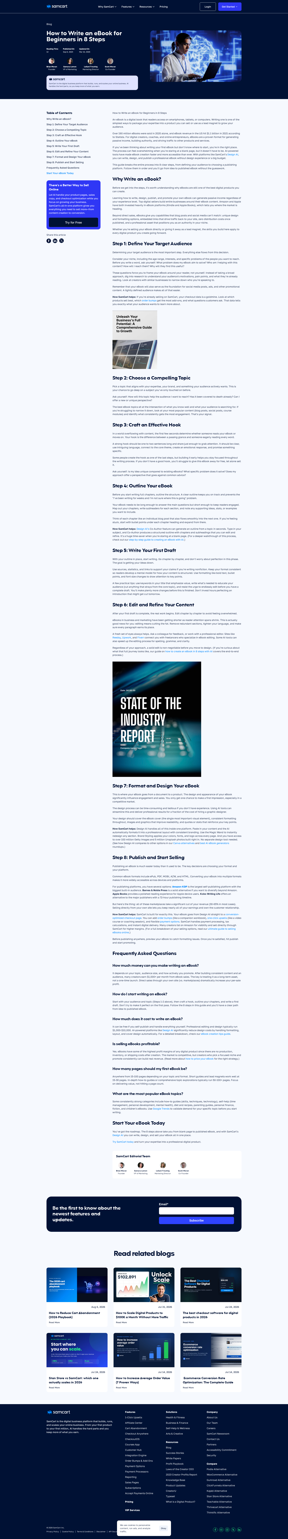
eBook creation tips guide (215, 1033)
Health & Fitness (175, 1417)
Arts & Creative (174, 1433)
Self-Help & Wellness (178, 1428)
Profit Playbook (175, 1463)
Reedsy (116, 637)
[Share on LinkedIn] (55, 241)
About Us (212, 1417)
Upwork (126, 637)
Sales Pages (132, 1482)
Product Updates (175, 1485)
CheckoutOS (132, 1439)
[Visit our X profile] (233, 1529)
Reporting (130, 1476)
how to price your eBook (200, 1058)
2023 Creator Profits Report (181, 1474)
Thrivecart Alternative (219, 1507)
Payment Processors (136, 1471)
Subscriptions (133, 1487)
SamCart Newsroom (218, 1433)
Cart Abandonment (136, 1428)
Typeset (170, 1496)
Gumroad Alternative (218, 1479)
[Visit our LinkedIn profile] (239, 1529)
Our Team (212, 1422)
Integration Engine (135, 1455)
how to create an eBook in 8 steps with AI (189, 651)
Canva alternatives (184, 843)
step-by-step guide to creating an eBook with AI (156, 539)
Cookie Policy (68, 1531)
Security (211, 1455)
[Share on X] (61, 240)
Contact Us (213, 1439)
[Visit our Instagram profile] (227, 1529)
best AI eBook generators (214, 843)
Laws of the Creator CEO (180, 1469)
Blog (49, 24)
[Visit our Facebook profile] (215, 1529)
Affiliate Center (133, 1422)
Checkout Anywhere (136, 1433)
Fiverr (140, 637)
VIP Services (132, 1510)
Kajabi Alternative (217, 1490)
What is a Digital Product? (180, 1501)
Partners (211, 1444)
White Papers (173, 1458)
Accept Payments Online (139, 1493)
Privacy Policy (52, 1531)
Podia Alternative (216, 1469)
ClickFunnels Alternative (221, 1485)
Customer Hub (133, 1449)
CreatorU (171, 1490)
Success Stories (175, 1452)
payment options (169, 921)
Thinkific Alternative (218, 1512)
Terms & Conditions (85, 1531)
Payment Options (135, 1466)
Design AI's (143, 528)
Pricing (129, 1501)
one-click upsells (217, 917)
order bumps (149, 300)
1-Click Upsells (133, 1417)
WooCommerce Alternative (222, 1474)
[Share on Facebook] (48, 241)
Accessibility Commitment (221, 1449)
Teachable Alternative (219, 1501)
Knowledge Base (175, 1479)
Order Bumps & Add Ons (139, 1460)
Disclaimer (101, 1531)
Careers (211, 1428)
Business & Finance (177, 1422)
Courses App (132, 1444)
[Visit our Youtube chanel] (221, 1529)
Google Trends (161, 1108)
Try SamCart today (123, 1141)
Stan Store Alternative (219, 1496)
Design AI (232, 154)
